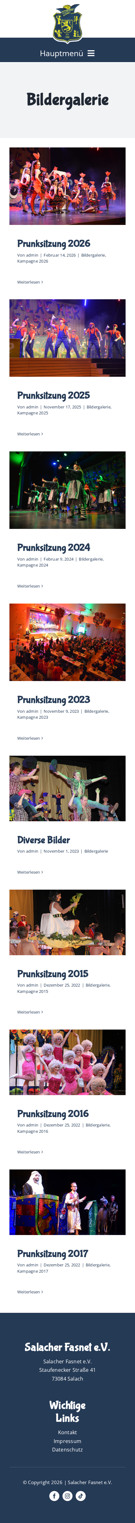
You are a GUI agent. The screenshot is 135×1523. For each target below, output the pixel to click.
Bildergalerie (93, 255)
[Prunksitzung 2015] (67, 922)
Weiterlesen (28, 282)
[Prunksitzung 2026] (67, 186)
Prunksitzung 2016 (53, 1114)
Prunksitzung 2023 (53, 700)
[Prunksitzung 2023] (67, 642)
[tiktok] (81, 1496)
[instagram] (67, 1496)
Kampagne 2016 (32, 1131)
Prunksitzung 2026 (53, 244)
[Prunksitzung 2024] (67, 490)
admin (32, 255)
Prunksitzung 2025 (53, 396)
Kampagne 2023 (32, 717)
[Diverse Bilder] (67, 788)
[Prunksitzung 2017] (67, 1202)
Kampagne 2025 (32, 413)
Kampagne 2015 (32, 991)
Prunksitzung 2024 (53, 548)
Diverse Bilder (43, 840)
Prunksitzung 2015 (53, 974)
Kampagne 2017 (32, 1271)
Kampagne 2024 (32, 565)
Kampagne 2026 (32, 261)
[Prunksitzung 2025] (67, 338)
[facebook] (54, 1496)
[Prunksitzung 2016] (67, 1062)
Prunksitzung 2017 (52, 1254)
